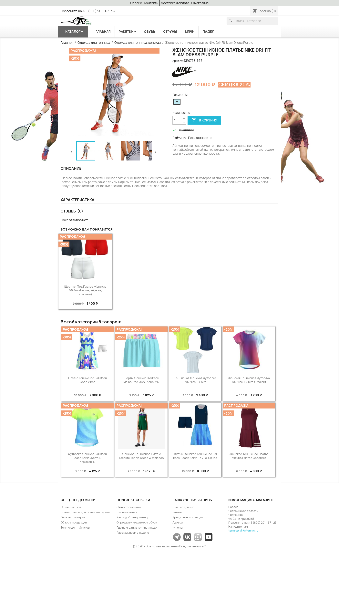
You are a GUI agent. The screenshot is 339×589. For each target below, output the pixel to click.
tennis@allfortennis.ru (243, 530)
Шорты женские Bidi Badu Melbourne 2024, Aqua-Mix (141, 380)
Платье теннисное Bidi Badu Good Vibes (87, 380)
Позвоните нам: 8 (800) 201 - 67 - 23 (88, 11)
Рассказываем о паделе (133, 532)
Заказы (177, 512)
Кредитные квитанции (187, 517)
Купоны (177, 527)
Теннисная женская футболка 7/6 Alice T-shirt (195, 380)
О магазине (200, 3)
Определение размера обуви (137, 522)
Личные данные (183, 507)
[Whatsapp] (198, 537)
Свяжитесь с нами (129, 507)
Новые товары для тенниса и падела (85, 512)
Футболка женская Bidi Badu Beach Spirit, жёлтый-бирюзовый (87, 458)
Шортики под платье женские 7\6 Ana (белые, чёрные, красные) (85, 290)
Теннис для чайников (75, 527)
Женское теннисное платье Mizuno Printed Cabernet (249, 456)
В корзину (204, 120)
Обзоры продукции (74, 522)
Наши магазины (127, 512)
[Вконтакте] (187, 537)
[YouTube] (208, 537)
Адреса (177, 522)
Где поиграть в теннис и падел (137, 527)
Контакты (151, 3)
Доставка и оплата (175, 3)
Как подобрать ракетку (132, 517)
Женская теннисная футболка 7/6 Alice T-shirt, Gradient (249, 380)
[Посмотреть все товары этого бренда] (184, 71)
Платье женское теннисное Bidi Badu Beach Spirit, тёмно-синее (195, 456)
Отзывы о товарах (73, 517)
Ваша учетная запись (192, 500)
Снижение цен (71, 507)
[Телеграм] (177, 537)
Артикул (177, 61)
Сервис (136, 3)
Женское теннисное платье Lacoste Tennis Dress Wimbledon (141, 456)
